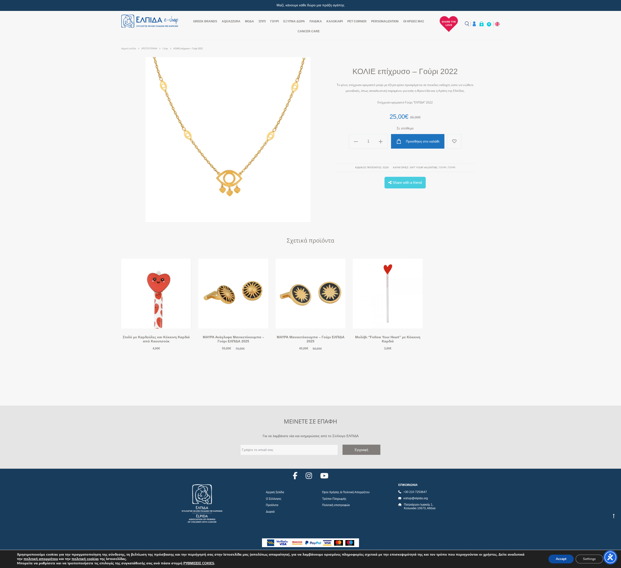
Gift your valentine (423, 167)
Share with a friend (407, 182)
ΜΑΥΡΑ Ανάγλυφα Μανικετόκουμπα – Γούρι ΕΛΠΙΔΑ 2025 (233, 339)
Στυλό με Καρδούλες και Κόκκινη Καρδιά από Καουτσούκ (156, 339)
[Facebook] (295, 475)
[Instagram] (309, 475)
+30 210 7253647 (415, 492)
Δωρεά (270, 511)
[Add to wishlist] (454, 141)
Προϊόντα (272, 505)
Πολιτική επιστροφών (336, 505)
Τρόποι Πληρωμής (334, 498)
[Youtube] (324, 475)
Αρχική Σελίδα (275, 492)
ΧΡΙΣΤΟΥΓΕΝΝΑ (149, 48)
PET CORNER (357, 21)
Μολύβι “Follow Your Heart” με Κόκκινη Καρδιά (387, 339)
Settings (589, 559)
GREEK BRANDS (205, 21)
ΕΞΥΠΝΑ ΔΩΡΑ (294, 21)
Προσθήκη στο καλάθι (422, 141)
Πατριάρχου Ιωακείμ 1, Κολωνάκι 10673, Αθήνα (419, 506)
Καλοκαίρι (335, 21)
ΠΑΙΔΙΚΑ (316, 21)
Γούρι (165, 48)
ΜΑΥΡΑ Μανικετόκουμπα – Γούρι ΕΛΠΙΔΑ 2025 (310, 339)
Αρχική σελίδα (128, 48)
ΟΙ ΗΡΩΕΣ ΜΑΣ (413, 21)
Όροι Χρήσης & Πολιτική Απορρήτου (346, 492)
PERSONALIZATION (385, 21)
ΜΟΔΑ (249, 21)
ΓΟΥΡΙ (274, 21)
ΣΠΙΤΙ (262, 21)
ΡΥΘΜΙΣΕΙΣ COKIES (198, 563)
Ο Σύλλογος (273, 498)
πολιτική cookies (85, 559)
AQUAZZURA (231, 21)
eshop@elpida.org (415, 498)
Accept (561, 559)
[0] (481, 23)
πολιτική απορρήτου (41, 559)
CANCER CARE (309, 31)
